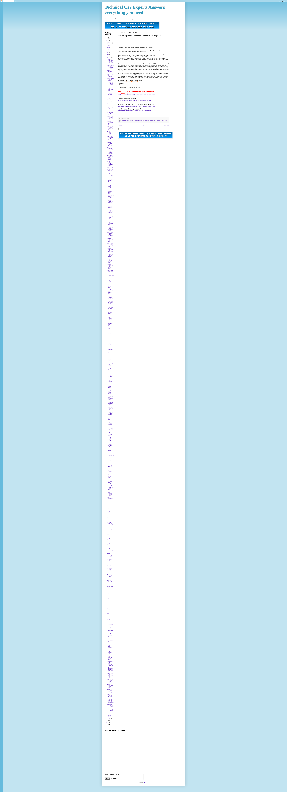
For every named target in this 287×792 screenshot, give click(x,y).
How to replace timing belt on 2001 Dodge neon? (110, 408)
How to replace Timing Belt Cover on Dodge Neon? (110, 391)
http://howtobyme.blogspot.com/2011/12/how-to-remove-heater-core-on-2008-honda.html (137, 106)
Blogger (146, 782)
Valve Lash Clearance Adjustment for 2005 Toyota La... (110, 622)
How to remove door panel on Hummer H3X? (110, 640)
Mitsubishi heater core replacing (155, 120)
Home (144, 125)
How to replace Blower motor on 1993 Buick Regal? (110, 250)
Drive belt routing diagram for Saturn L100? (110, 210)
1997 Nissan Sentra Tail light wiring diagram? (109, 469)
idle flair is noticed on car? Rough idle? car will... (110, 577)
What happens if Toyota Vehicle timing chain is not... (110, 88)
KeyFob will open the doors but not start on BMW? (110, 285)
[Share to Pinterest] (128, 118)
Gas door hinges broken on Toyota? (110, 79)
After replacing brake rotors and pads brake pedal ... (110, 61)
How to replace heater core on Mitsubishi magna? (110, 546)
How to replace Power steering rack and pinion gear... (110, 675)
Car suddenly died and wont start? (109, 93)
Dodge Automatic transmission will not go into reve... (110, 307)
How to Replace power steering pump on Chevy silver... (110, 663)
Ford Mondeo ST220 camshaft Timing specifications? (110, 367)
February (109, 57)
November (109, 43)
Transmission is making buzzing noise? (110, 133)
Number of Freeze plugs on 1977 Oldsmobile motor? (110, 228)
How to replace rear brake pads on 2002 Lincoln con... (110, 347)
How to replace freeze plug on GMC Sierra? (110, 240)
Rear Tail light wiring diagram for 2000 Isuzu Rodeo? (110, 487)
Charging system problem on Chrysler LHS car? (110, 475)
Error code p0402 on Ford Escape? (109, 144)
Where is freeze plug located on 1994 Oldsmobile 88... (110, 234)
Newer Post (120, 125)
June (108, 50)
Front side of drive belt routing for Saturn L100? (110, 206)
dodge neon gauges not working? (110, 550)
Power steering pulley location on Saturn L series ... (110, 191)
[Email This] (122, 118)
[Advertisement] (145, 40)
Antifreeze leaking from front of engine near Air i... (110, 222)
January (109, 718)
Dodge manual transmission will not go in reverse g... (110, 302)
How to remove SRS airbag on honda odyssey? (110, 610)
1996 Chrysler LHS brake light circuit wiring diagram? (110, 481)
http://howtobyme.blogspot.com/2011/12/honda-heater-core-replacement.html (134, 110)
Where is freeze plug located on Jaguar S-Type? (110, 245)
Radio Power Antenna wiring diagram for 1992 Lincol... (110, 374)
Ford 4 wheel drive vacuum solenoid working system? (110, 157)
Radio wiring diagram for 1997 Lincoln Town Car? (110, 422)
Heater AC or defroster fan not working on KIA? (110, 710)
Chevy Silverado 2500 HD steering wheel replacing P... (110, 645)
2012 (107, 40)
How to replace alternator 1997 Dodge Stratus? (110, 128)
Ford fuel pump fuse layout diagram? (110, 510)
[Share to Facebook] (126, 118)
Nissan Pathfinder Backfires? (109, 695)
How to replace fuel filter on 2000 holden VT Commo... (110, 428)
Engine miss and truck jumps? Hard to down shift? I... (110, 562)
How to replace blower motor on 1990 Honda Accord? (110, 266)
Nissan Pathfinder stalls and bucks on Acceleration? (110, 700)
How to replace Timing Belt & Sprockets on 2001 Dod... (110, 403)
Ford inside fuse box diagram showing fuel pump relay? (110, 514)
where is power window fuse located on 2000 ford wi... (110, 531)
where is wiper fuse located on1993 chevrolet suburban (110, 138)
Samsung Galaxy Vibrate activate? (109, 439)
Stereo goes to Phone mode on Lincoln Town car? (110, 379)
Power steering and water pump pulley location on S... (110, 179)
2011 (107, 720)
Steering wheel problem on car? (110, 501)
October (108, 45)
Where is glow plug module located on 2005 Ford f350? (110, 433)
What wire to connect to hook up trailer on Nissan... (109, 464)
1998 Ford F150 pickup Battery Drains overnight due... (110, 589)
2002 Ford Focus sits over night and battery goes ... (110, 583)
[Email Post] (120, 118)
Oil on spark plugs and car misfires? (110, 601)
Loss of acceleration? (110, 498)
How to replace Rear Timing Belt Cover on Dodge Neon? (110, 385)
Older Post (166, 125)
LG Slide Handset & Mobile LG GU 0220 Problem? (109, 444)
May (108, 52)
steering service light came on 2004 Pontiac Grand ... (110, 352)
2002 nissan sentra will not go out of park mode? (110, 275)
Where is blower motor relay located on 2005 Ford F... (110, 605)
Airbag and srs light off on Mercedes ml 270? (110, 519)
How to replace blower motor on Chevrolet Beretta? (110, 255)
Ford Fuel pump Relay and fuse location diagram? (110, 505)
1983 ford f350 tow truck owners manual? (110, 691)
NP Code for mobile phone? (109, 459)
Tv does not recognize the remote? (110, 449)
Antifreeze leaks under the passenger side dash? (110, 109)
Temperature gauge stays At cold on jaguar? (110, 715)
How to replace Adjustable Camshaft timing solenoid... (110, 323)
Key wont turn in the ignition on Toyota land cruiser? (110, 297)
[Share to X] (125, 118)
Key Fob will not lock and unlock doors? (110, 280)
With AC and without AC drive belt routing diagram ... (109, 185)
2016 (107, 37)
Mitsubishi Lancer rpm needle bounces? (110, 686)
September (109, 47)
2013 (107, 38)
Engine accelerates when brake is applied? (110, 536)
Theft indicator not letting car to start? (110, 101)
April (108, 54)
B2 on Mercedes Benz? (110, 328)
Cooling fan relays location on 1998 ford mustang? (109, 493)
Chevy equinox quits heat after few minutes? (110, 681)
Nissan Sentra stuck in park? (110, 271)
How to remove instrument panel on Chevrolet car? (110, 260)
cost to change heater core (126, 120)
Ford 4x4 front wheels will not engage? (110, 148)
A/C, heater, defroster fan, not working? (110, 705)
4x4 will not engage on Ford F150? (110, 152)
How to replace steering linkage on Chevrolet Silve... (110, 657)
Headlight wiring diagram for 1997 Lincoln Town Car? (110, 413)
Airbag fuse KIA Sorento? (110, 170)
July (108, 49)
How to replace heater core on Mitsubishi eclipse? (110, 541)
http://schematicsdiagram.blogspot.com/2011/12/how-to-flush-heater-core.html (135, 100)
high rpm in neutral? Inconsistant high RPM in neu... (110, 556)
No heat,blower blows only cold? (110, 97)
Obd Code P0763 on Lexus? (109, 71)
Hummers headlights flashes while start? (110, 336)
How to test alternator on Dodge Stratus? (110, 123)
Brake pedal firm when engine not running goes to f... (110, 67)
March (108, 56)
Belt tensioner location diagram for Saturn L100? (110, 201)
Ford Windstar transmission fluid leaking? (110, 362)
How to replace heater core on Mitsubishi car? (128, 81)
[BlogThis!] (123, 118)
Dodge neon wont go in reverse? (109, 312)
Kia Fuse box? (110, 167)
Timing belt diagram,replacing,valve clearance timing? (110, 616)
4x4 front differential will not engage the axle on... (110, 163)
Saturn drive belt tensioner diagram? (110, 196)
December (109, 42)
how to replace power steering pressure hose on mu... (110, 317)
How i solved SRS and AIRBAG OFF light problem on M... (110, 525)
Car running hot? (109, 566)
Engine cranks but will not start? (110, 113)
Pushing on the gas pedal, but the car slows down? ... (110, 596)
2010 (107, 722)
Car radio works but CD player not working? (110, 83)
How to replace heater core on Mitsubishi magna (140, 120)
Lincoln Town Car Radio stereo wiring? (109, 418)
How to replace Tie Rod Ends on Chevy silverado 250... (110, 651)
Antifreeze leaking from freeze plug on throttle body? (110, 216)
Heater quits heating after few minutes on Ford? (110, 331)
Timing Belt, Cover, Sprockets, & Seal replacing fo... (110, 628)
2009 (107, 724)
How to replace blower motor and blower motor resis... (110, 118)
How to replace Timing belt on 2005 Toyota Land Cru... (110, 634)
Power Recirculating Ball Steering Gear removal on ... (110, 669)
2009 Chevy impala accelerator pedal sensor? (110, 342)
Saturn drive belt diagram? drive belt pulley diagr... (110, 174)
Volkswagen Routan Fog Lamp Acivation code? (110, 291)
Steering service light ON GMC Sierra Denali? (110, 357)
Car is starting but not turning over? (110, 104)
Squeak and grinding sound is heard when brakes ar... (110, 570)
